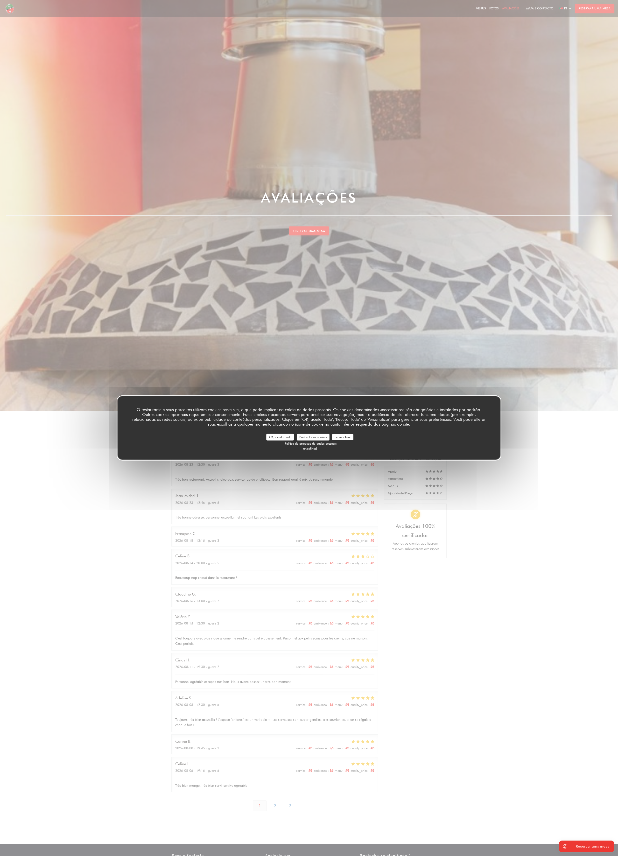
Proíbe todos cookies (313, 437)
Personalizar (343, 437)
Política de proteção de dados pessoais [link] (311, 443)
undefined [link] (310, 448)
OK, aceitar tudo (280, 437)
